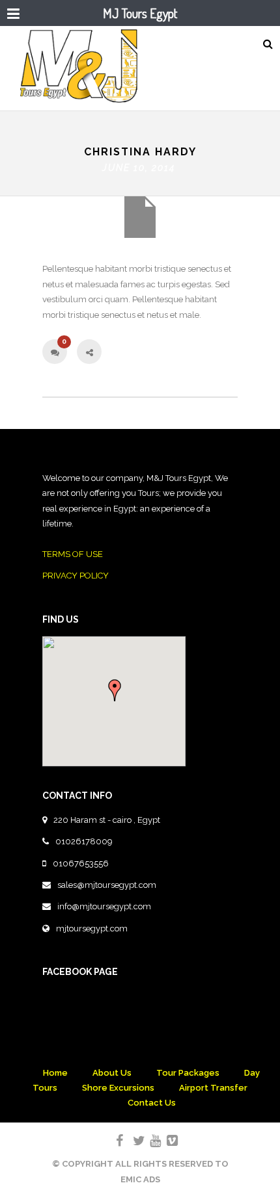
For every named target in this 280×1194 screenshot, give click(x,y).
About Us (112, 1073)
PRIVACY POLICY (75, 575)
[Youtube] (149, 1141)
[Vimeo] (166, 1141)
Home (55, 1073)
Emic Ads (140, 1179)
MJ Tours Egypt (140, 13)
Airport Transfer (213, 1088)
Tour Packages (187, 1073)
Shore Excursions (118, 1088)
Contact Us (152, 1103)
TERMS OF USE (72, 554)
